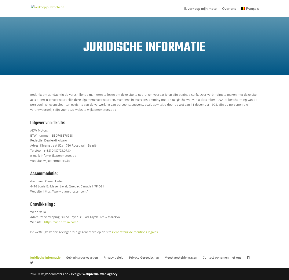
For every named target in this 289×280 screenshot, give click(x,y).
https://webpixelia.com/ (61, 222)
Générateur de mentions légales (135, 232)
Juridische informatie (45, 257)
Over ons (229, 9)
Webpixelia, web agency (100, 274)
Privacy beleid (113, 257)
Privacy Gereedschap (144, 257)
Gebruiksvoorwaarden (82, 257)
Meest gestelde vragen (181, 257)
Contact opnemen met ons (222, 257)
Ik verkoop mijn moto (200, 9)
